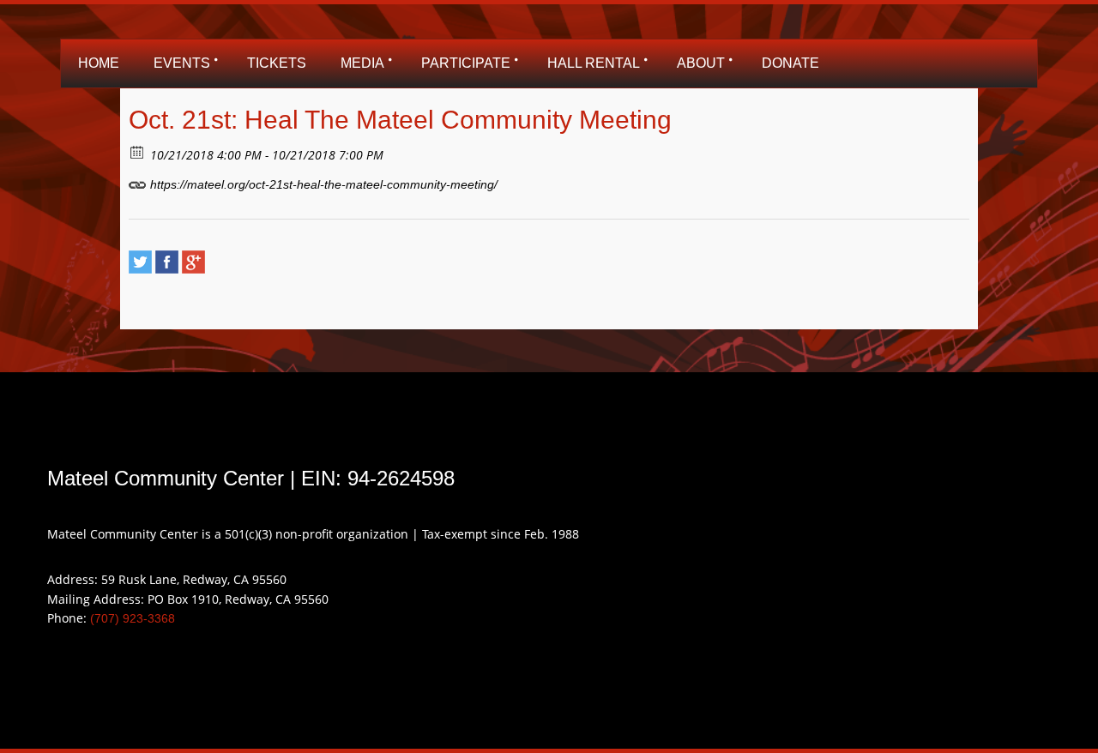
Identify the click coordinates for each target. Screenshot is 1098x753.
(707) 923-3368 (132, 618)
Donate (790, 63)
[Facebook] (166, 262)
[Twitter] (140, 262)
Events (182, 63)
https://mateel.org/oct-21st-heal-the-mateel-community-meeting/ (322, 184)
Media (362, 63)
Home (98, 63)
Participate (465, 63)
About (701, 63)
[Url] (138, 180)
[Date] (138, 151)
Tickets (276, 63)
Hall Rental (593, 63)
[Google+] (193, 262)
